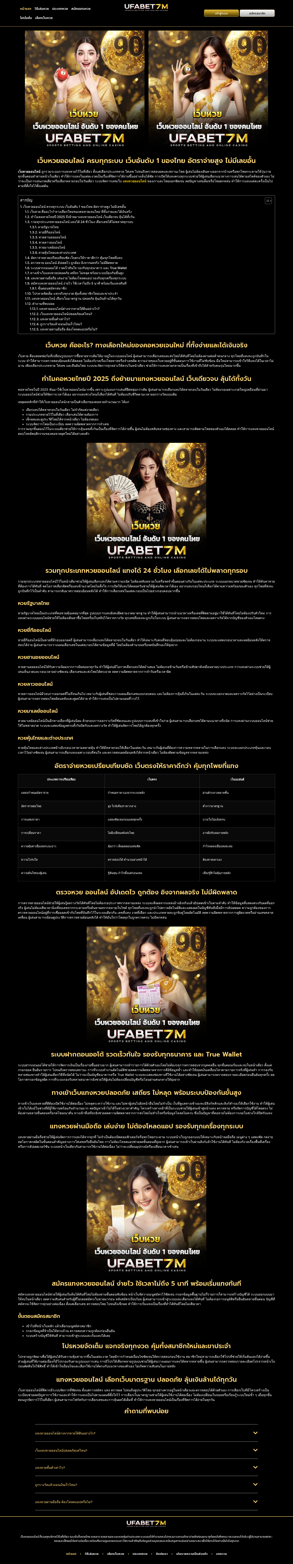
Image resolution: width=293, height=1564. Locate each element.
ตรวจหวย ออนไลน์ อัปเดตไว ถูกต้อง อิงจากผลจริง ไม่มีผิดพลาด (74, 263)
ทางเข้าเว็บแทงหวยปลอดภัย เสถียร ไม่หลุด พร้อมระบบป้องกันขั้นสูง (77, 273)
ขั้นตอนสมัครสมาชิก (52, 288)
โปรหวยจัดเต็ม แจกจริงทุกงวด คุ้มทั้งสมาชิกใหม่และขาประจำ (75, 293)
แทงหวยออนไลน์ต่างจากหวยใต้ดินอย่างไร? (69, 309)
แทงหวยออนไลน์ (134, 181)
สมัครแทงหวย (80, 8)
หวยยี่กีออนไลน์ (49, 232)
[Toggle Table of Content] (266, 200)
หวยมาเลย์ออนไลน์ (52, 247)
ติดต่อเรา (162, 1554)
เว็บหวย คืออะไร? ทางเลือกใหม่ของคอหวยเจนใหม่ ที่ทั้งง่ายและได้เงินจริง (81, 212)
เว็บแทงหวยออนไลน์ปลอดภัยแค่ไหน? (66, 314)
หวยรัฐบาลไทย (48, 227)
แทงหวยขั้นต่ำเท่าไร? (55, 319)
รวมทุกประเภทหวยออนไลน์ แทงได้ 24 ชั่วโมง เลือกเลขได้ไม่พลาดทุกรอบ (82, 222)
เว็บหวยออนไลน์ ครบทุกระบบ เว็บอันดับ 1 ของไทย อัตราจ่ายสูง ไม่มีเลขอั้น (74, 207)
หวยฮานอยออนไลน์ (52, 237)
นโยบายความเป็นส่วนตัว (192, 1554)
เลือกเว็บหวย (44, 17)
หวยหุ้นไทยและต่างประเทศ (57, 253)
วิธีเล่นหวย (41, 8)
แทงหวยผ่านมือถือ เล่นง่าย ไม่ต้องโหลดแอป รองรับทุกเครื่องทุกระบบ (78, 278)
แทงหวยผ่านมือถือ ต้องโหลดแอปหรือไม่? (68, 329)
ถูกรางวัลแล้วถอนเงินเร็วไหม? (61, 324)
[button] (146, 1436)
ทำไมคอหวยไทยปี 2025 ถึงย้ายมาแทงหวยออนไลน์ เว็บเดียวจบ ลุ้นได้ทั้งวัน (83, 217)
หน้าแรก (25, 8)
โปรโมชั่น (26, 17)
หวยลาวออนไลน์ (50, 242)
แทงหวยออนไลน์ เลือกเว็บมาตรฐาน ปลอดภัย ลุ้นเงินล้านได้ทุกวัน (77, 298)
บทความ (221, 1554)
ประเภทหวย (60, 8)
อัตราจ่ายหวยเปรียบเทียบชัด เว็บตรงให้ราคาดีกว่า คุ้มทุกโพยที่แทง (76, 258)
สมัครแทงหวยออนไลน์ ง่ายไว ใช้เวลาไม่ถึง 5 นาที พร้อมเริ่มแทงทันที (79, 283)
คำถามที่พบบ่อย (43, 304)
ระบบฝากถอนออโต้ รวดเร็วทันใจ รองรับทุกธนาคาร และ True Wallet (79, 268)
